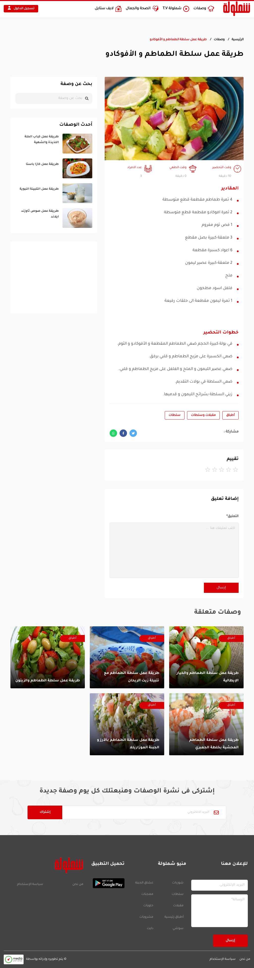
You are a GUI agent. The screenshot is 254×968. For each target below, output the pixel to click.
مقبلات (178, 906)
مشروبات (146, 917)
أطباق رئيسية (174, 917)
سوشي (178, 928)
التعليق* (232, 516)
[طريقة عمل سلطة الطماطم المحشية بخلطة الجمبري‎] (206, 724)
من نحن (77, 884)
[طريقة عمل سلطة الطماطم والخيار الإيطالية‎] (206, 657)
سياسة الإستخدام (30, 884)
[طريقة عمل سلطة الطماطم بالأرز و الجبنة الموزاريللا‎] (127, 724)
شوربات (178, 883)
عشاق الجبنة (144, 883)
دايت (150, 928)
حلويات (148, 906)
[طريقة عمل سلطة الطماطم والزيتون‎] (47, 657)
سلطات (175, 415)
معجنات (147, 894)
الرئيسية (238, 39)
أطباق (230, 415)
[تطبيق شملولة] (106, 883)
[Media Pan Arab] (14, 959)
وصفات (219, 39)
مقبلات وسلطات (203, 415)
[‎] (53, 143)
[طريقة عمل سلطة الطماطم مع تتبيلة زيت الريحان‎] (127, 657)
